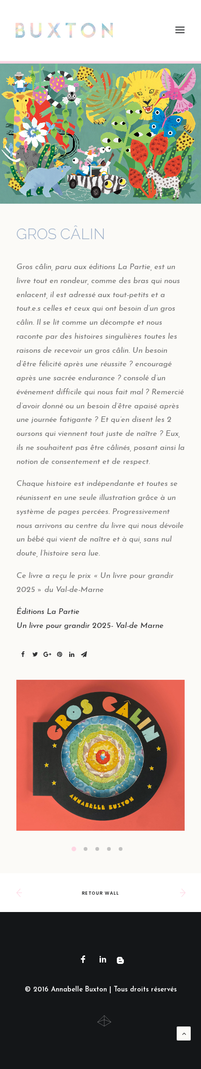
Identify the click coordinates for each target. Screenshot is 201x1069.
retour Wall (100, 893)
